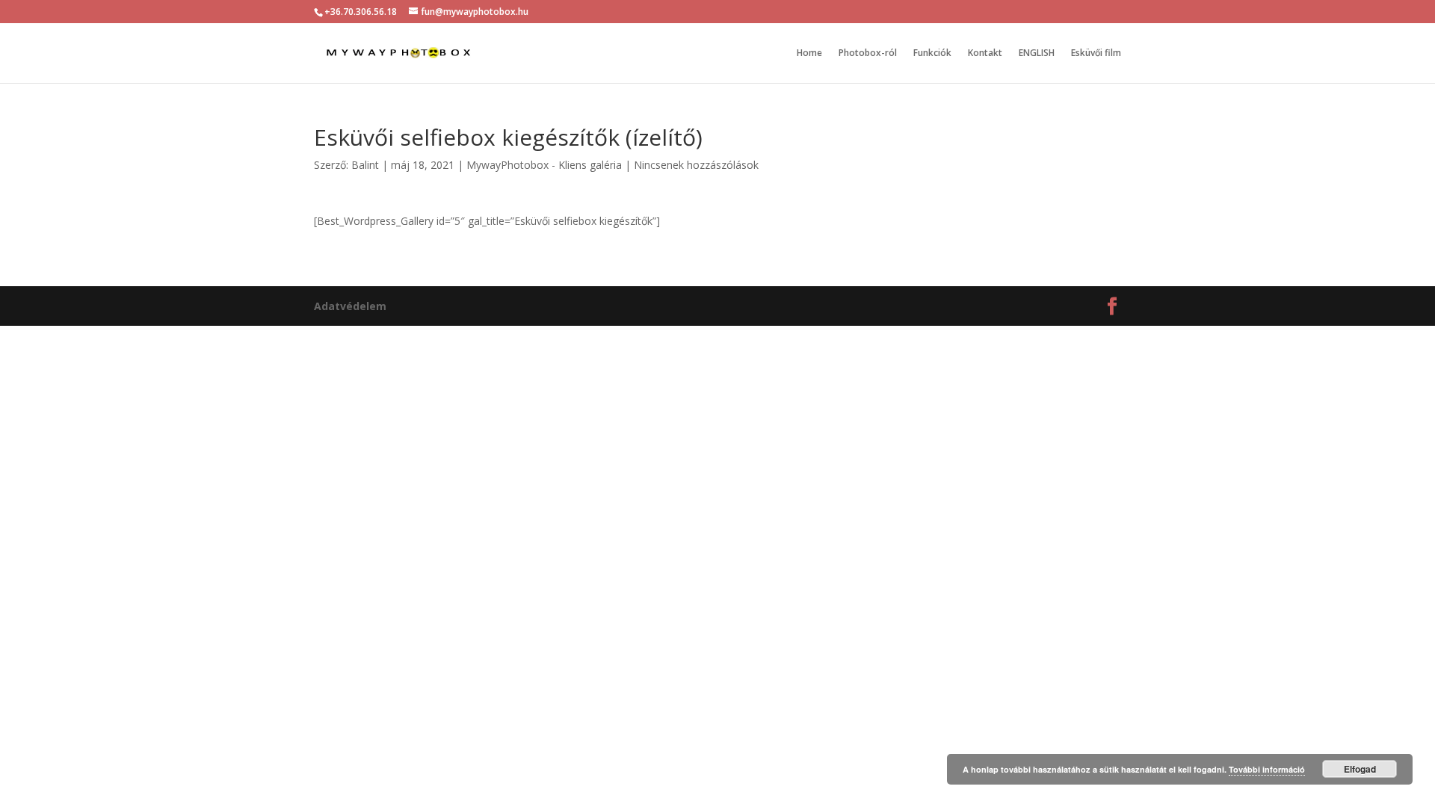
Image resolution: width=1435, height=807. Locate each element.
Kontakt (985, 53)
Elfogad (1360, 769)
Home (809, 53)
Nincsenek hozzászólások (696, 165)
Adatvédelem (350, 306)
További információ (1267, 769)
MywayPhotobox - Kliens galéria (544, 165)
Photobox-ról (868, 53)
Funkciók (932, 53)
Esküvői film (1096, 53)
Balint (365, 165)
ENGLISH (1037, 53)
